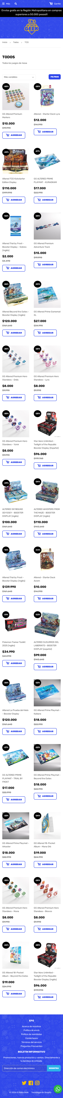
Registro (54, 1068)
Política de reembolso (31, 1034)
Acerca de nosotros (31, 1026)
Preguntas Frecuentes (31, 1046)
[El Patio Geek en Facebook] (30, 1084)
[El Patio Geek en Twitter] (24, 1084)
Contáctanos (31, 1038)
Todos (16, 42)
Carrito (57, 3)
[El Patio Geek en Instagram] (37, 1084)
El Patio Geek (23, 1092)
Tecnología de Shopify (41, 1092)
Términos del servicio (31, 1042)
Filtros (55, 77)
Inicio (4, 42)
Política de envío (31, 1030)
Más (8, 3)
